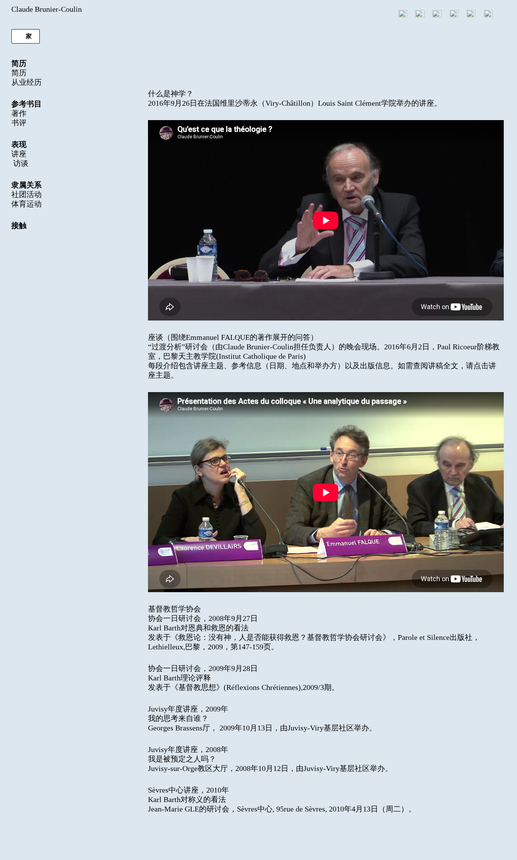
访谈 (19, 163)
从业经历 (26, 82)
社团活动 (26, 194)
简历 (18, 73)
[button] (25, 36)
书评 (18, 123)
